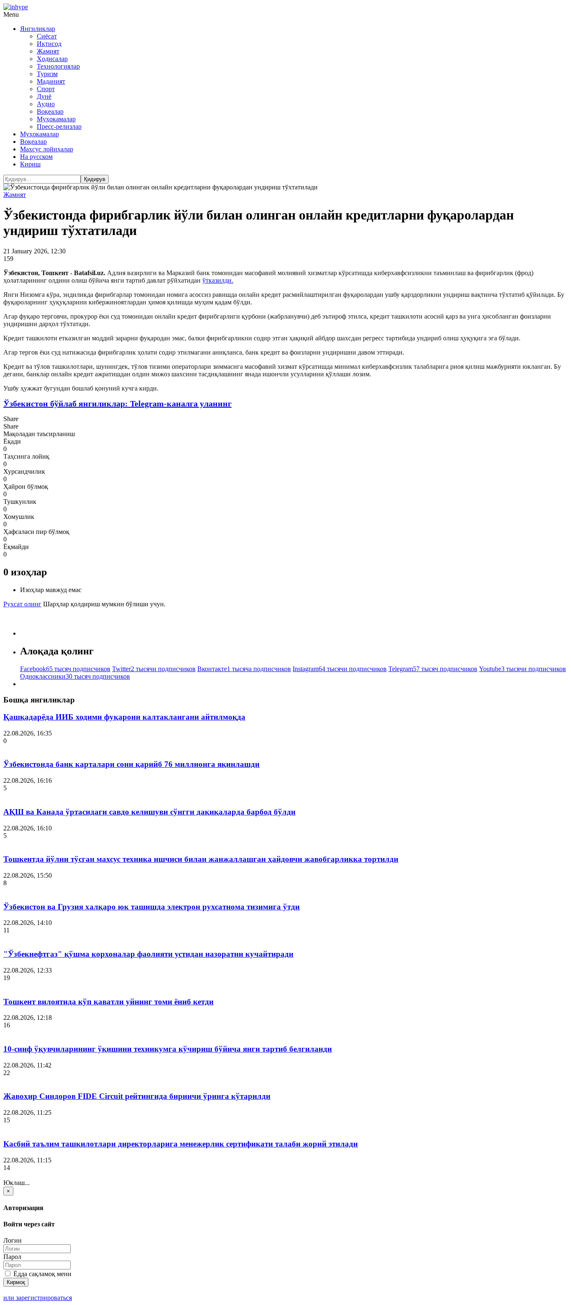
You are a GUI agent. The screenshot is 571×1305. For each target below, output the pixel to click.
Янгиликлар (37, 28)
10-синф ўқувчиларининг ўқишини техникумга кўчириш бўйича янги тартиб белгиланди (167, 1049)
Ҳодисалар (52, 58)
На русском (36, 156)
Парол (12, 1256)
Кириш (30, 164)
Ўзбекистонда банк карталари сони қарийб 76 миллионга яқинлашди (131, 764)
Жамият (48, 51)
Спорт (46, 88)
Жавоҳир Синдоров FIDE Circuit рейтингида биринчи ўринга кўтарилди (136, 1096)
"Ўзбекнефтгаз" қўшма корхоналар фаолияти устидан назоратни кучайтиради (148, 954)
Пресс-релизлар (59, 126)
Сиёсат (47, 36)
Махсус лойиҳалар (46, 149)
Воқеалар (50, 111)
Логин (12, 1240)
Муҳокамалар (56, 119)
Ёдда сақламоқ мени (41, 1273)
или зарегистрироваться (37, 1297)
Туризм (47, 73)
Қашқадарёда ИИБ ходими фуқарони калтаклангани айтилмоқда (124, 717)
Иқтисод (49, 43)
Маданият (51, 81)
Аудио (46, 103)
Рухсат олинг (22, 604)
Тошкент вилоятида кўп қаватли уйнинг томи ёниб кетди (108, 1001)
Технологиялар (58, 66)
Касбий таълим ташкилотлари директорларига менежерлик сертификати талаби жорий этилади (180, 1143)
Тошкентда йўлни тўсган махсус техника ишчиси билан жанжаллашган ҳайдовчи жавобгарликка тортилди (200, 859)
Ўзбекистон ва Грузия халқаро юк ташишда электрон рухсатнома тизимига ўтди (151, 906)
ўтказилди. (217, 280)
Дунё (44, 96)
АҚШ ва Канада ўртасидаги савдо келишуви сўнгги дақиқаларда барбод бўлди (149, 811)
